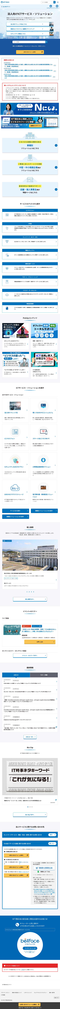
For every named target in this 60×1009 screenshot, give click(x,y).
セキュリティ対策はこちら (18, 34)
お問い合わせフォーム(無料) (30, 52)
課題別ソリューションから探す (44, 511)
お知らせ (16, 675)
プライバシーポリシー (5, 992)
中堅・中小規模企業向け (18, 46)
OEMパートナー (41, 46)
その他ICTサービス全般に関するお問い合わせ (17, 843)
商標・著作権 (52, 992)
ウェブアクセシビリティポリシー (40, 992)
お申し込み (40, 642)
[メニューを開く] (58, 2)
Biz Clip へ (29, 815)
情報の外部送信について (17, 992)
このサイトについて (28, 992)
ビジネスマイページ (51, 7)
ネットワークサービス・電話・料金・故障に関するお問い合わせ (23, 835)
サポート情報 (43, 675)
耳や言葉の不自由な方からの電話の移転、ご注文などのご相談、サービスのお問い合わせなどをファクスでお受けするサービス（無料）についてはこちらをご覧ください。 (44, 892)
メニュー (57, 7)
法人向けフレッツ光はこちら (19, 24)
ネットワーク (27, 46)
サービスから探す (15, 511)
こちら (22, 969)
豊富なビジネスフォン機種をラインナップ (22, 29)
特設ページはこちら (23, 871)
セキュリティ (34, 46)
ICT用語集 (3, 994)
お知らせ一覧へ (30, 737)
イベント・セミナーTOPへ (29, 655)
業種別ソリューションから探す (15, 516)
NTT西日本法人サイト (6, 984)
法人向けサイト (6, 6)
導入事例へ (29, 599)
